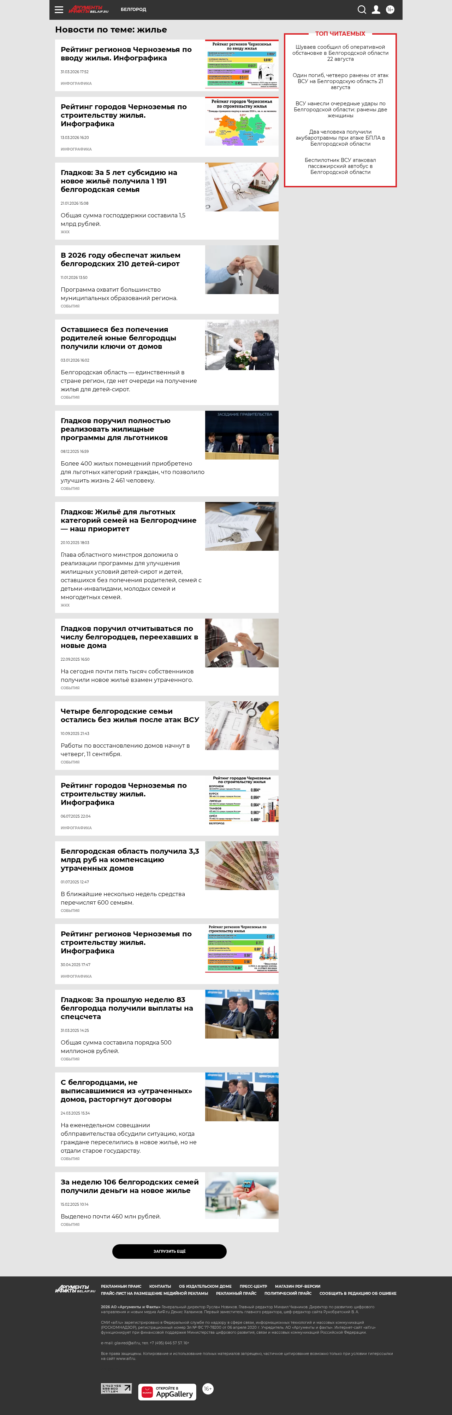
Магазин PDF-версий (297, 1286)
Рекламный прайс (121, 1286)
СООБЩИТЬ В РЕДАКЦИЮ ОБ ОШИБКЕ (358, 1293)
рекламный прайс (236, 1293)
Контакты (160, 1286)
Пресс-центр (253, 1286)
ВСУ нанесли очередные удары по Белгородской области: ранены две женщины (340, 110)
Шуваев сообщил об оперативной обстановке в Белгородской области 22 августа (340, 53)
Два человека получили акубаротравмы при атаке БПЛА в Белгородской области (340, 138)
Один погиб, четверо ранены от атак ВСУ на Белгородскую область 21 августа (340, 81)
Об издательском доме (205, 1286)
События (70, 306)
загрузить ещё (170, 1251)
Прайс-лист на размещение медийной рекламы (154, 1293)
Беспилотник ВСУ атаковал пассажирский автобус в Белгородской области (340, 166)
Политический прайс (287, 1293)
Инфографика (76, 84)
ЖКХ (65, 232)
